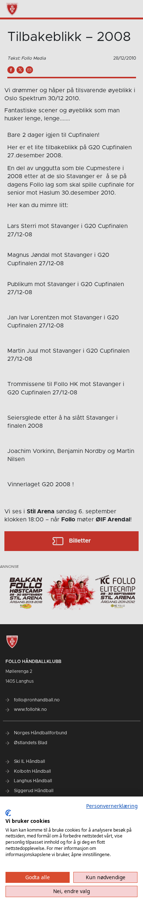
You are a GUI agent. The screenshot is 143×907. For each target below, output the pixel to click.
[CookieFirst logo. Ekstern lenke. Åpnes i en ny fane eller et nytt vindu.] (8, 813)
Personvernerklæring (112, 805)
